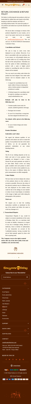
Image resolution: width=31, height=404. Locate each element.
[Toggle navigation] (3, 5)
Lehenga (4, 309)
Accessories (5, 318)
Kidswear (4, 315)
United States (16, 365)
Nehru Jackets (6, 301)
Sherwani (4, 306)
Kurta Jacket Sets (6, 295)
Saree (3, 312)
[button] (23, 5)
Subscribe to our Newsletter (15, 273)
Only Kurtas (5, 298)
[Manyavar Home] (11, 5)
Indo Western (5, 304)
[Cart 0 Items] (29, 5)
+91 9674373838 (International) (10, 347)
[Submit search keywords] (20, 5)
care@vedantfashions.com (9, 342)
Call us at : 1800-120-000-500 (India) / (12, 345)
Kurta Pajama (5, 292)
